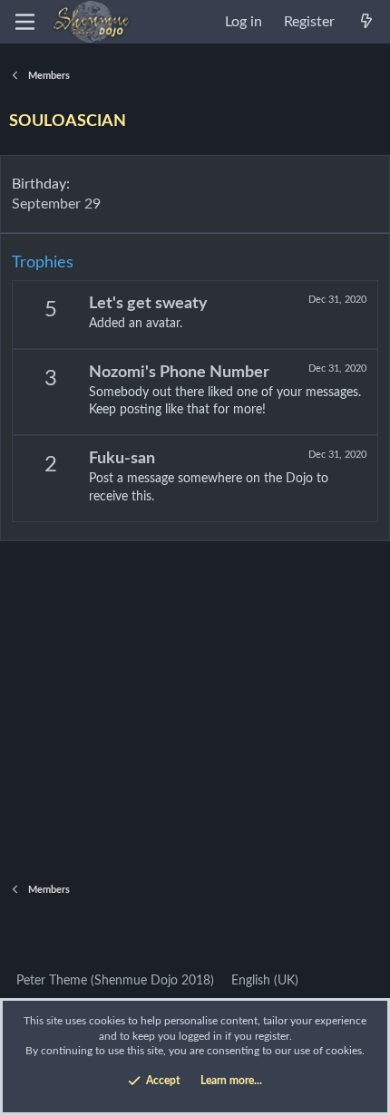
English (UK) (263, 980)
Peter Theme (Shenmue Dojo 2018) (113, 980)
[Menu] (25, 22)
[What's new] (366, 22)
